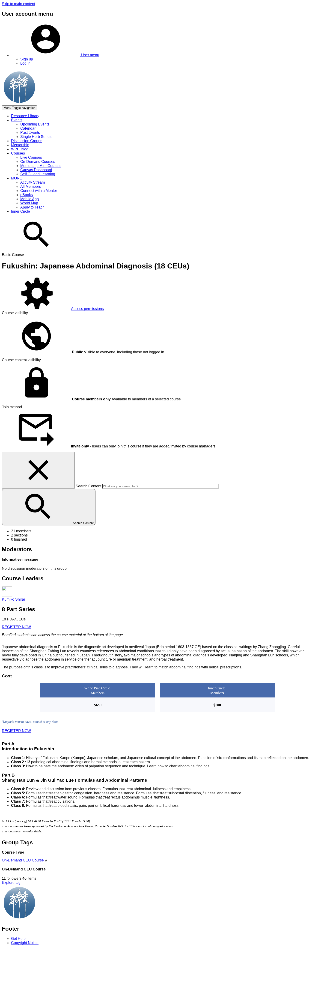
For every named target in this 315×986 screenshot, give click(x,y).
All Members (30, 186)
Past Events (30, 132)
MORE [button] (16, 178)
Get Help (18, 939)
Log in (25, 63)
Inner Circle (20, 211)
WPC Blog (19, 149)
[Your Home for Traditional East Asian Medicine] (71, 919)
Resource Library (25, 116)
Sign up (26, 59)
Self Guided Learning (37, 174)
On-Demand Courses (37, 162)
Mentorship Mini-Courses (40, 166)
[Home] (71, 103)
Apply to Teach (32, 207)
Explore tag (11, 883)
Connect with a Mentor (38, 191)
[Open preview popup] (7, 595)
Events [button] (16, 120)
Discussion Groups (26, 141)
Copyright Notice (25, 943)
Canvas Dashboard (36, 170)
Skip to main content (18, 4)
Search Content (88, 486)
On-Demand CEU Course (23, 860)
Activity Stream (32, 182)
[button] (55, 55)
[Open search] (36, 251)
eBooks (26, 195)
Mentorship (20, 145)
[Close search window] (38, 470)
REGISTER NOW (16, 627)
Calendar (28, 128)
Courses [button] (18, 153)
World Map (29, 203)
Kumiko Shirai (13, 599)
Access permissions (87, 309)
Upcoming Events (34, 124)
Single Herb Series (35, 137)
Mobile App (29, 199)
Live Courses (31, 157)
